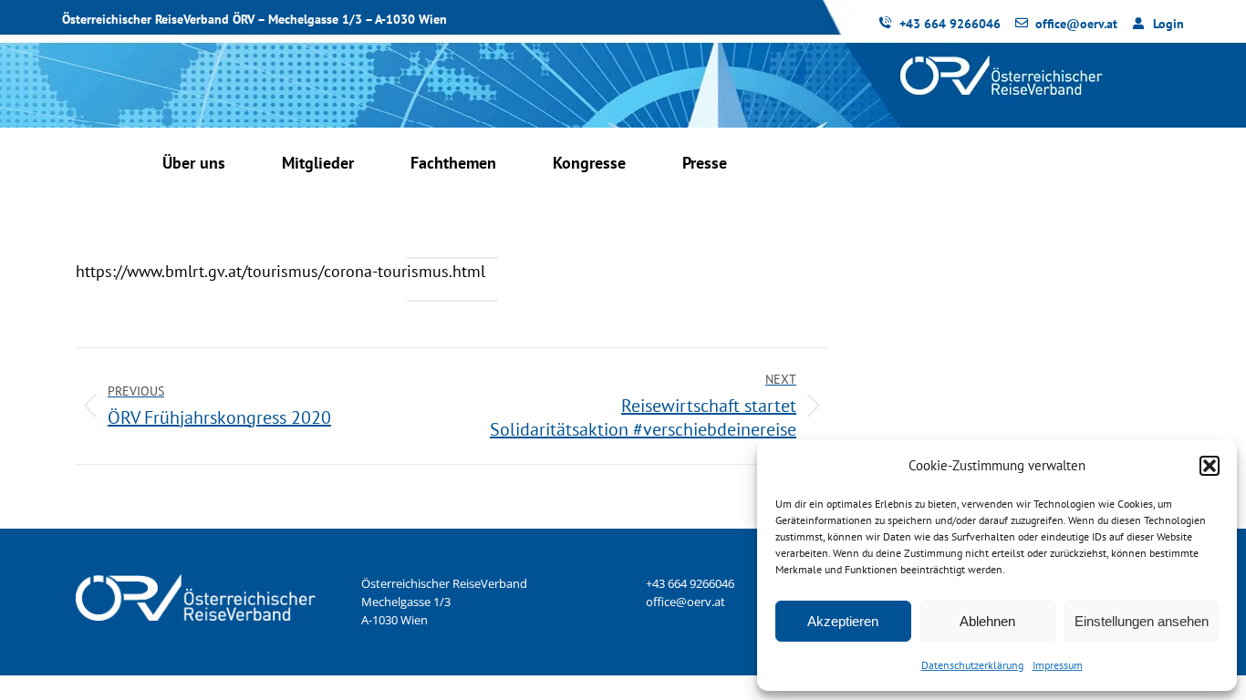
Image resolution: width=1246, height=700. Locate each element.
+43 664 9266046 (690, 583)
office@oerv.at (685, 601)
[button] (1209, 466)
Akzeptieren (842, 621)
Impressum (1058, 665)
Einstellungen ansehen (1142, 621)
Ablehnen (987, 621)
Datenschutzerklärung (972, 665)
